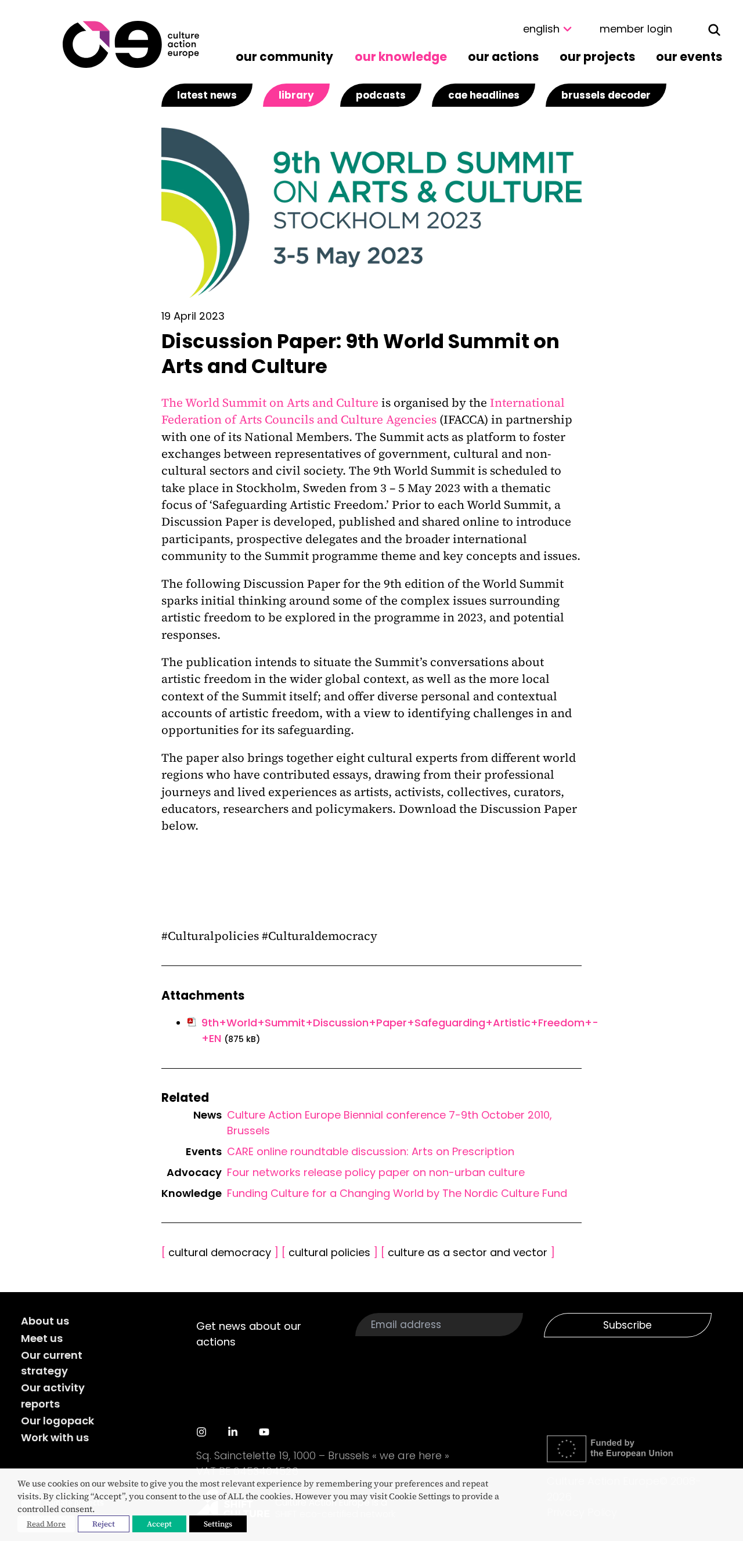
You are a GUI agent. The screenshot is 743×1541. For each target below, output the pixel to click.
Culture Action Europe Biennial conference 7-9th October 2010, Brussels (389, 1123)
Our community (284, 57)
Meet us (42, 1338)
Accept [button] (159, 1524)
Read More (46, 1524)
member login (636, 28)
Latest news (207, 95)
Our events (689, 57)
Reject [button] (103, 1524)
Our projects (597, 57)
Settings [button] (218, 1524)
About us (45, 1321)
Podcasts (381, 95)
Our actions (503, 57)
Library (296, 95)
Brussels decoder (606, 95)
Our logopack (57, 1420)
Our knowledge (401, 57)
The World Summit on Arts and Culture (269, 403)
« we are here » (410, 1455)
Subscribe (627, 1325)
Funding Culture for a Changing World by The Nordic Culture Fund (397, 1193)
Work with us (55, 1437)
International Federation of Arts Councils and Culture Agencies (363, 411)
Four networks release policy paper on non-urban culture (376, 1172)
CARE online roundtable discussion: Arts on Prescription (370, 1151)
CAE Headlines (484, 95)
